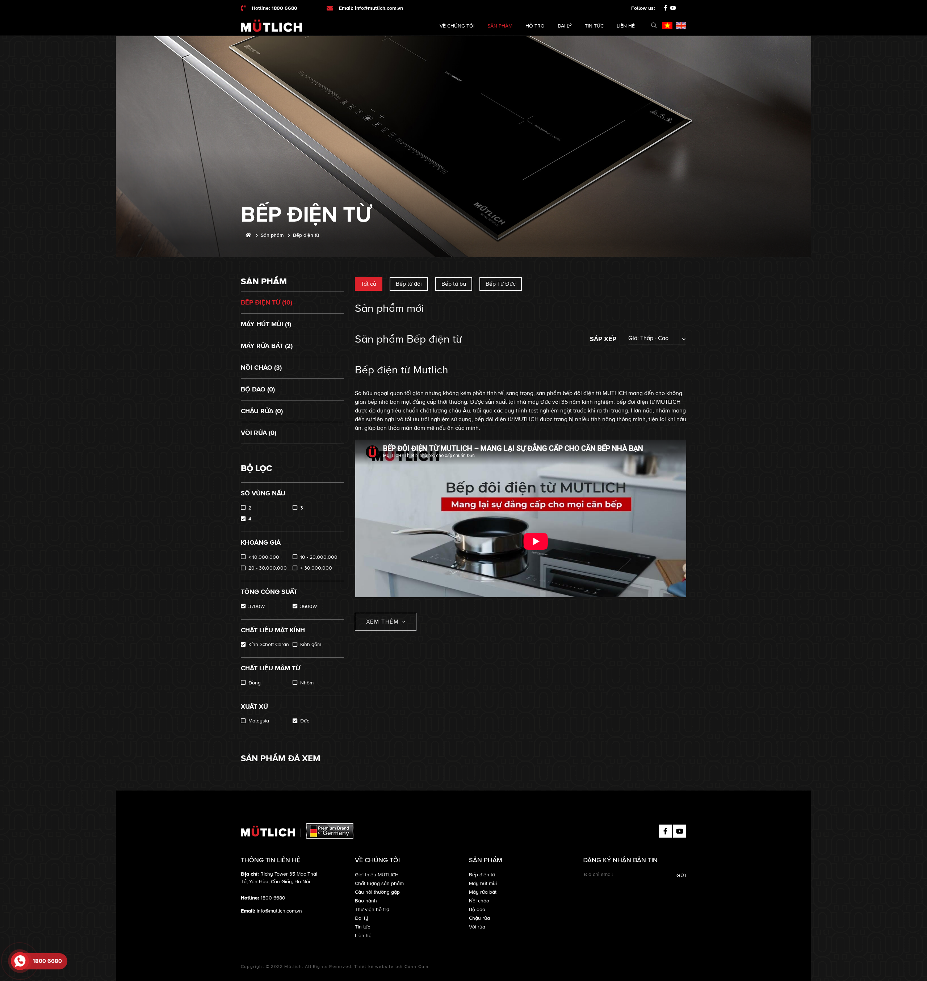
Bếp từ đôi (409, 284)
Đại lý (565, 26)
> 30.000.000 (316, 568)
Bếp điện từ (482, 875)
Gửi (681, 875)
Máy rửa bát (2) (267, 346)
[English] (681, 25)
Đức (304, 721)
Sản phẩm (499, 26)
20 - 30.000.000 (267, 568)
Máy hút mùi (483, 883)
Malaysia (258, 721)
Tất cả (368, 284)
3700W (256, 606)
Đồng (254, 683)
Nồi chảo (479, 901)
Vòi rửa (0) (258, 433)
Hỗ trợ (535, 26)
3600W (308, 606)
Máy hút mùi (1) (266, 324)
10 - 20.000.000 (318, 557)
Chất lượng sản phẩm (379, 883)
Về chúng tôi (457, 26)
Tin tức (594, 26)
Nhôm (307, 683)
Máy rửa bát (482, 892)
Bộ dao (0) (258, 389)
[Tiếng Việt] (667, 25)
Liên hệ (626, 26)
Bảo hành (366, 901)
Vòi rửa (477, 927)
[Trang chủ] (248, 235)
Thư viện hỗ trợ (372, 909)
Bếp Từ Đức (501, 284)
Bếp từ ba (453, 284)
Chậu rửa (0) (262, 411)
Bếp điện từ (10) (266, 302)
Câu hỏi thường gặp (377, 892)
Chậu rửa (479, 918)
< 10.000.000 (263, 557)
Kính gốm (310, 644)
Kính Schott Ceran (268, 644)
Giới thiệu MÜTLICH (377, 875)
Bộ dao (477, 909)
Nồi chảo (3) (261, 368)
